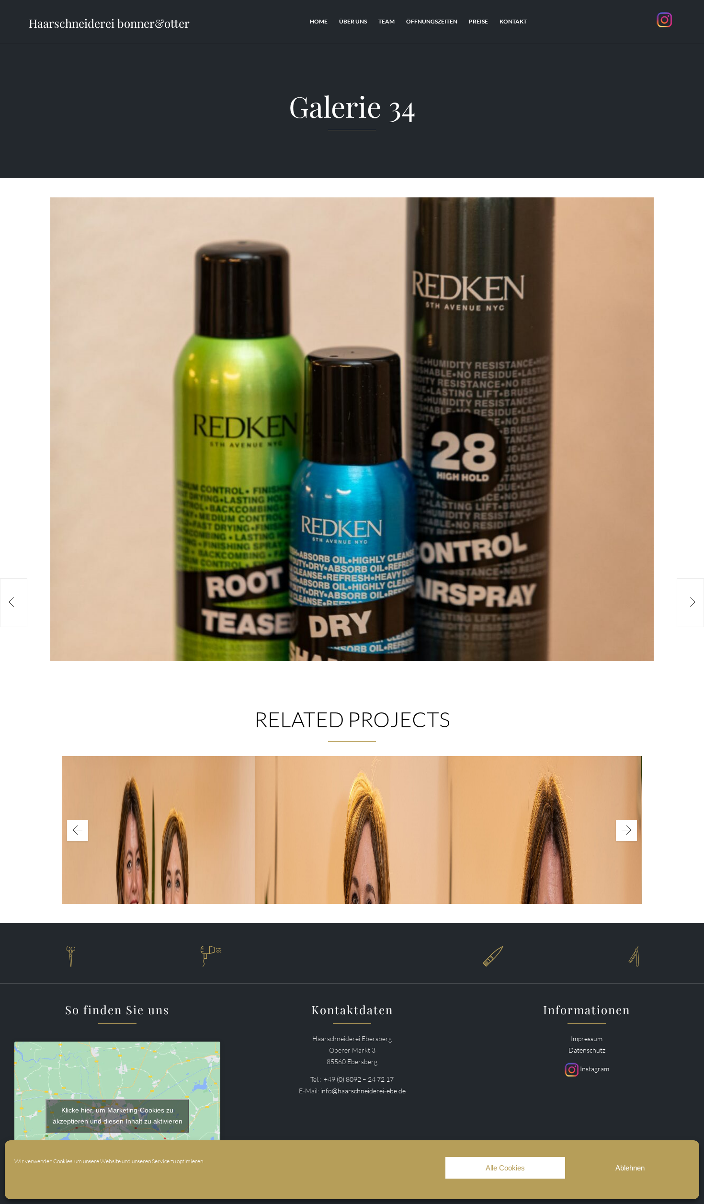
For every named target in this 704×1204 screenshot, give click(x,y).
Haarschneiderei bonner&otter (109, 23)
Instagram (594, 1069)
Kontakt (513, 21)
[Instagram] (664, 28)
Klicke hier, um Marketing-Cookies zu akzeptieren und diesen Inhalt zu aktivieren (117, 1115)
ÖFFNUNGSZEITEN (431, 21)
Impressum (586, 1038)
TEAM (386, 21)
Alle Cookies (505, 1168)
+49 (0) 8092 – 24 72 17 (359, 1079)
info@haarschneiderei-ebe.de (363, 1091)
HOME (319, 21)
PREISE (478, 21)
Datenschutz (586, 1050)
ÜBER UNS (353, 21)
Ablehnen (630, 1168)
